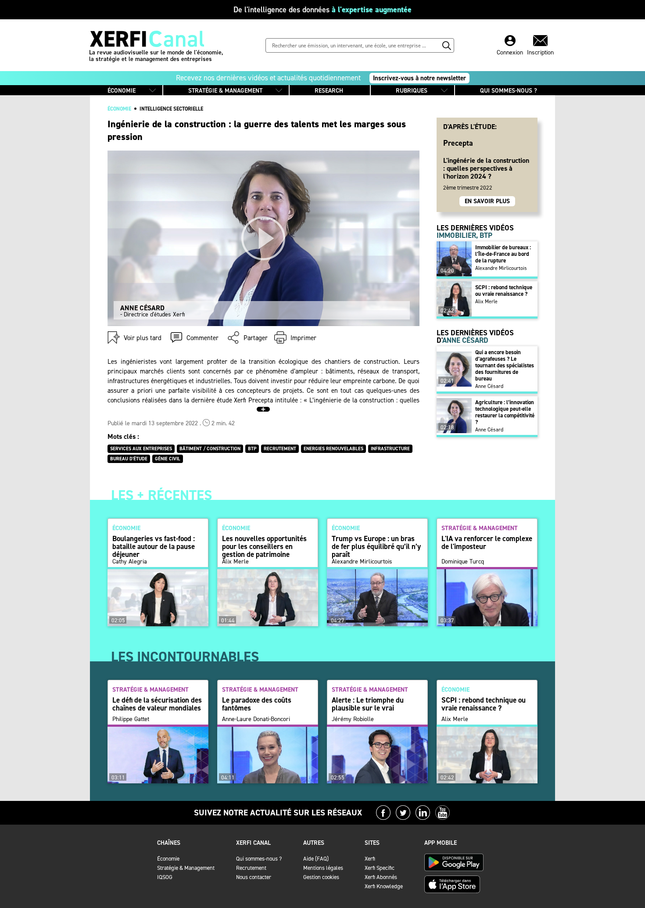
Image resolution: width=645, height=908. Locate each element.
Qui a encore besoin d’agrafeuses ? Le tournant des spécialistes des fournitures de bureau (504, 365)
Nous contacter (253, 877)
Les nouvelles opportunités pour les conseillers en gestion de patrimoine (264, 546)
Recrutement (251, 868)
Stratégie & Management (186, 868)
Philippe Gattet (130, 719)
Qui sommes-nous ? (259, 858)
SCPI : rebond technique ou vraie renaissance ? (503, 290)
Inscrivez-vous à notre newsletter (419, 78)
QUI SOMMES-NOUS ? (508, 90)
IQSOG (164, 877)
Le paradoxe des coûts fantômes (256, 704)
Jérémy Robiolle (353, 719)
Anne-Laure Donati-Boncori (256, 719)
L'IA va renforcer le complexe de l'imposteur (486, 542)
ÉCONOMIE (122, 90)
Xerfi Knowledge (384, 886)
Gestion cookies (321, 877)
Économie (168, 858)
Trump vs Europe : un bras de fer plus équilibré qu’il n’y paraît (376, 546)
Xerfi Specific (379, 868)
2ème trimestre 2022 (467, 187)
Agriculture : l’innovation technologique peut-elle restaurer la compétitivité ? (504, 412)
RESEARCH (329, 90)
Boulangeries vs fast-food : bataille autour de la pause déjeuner (153, 546)
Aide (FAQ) (316, 858)
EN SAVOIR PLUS (487, 201)
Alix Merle (486, 301)
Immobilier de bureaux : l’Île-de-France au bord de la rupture (503, 254)
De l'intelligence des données (322, 9)
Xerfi (370, 858)
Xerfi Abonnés (381, 877)
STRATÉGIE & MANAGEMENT (225, 90)
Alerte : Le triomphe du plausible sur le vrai (368, 704)
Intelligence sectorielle (171, 108)
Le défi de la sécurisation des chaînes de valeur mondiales (157, 704)
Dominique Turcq (462, 562)
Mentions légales (323, 868)
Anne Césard (489, 386)
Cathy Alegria (129, 562)
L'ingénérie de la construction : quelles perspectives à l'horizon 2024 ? (486, 168)
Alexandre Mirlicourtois (501, 268)
